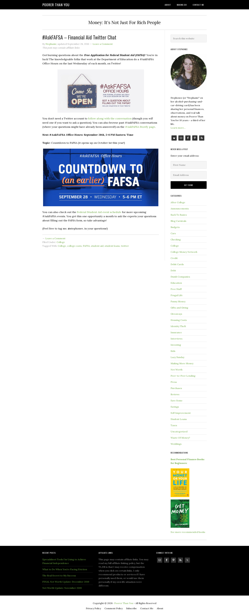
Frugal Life (177, 295)
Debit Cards (177, 264)
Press (174, 382)
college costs (74, 245)
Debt (173, 270)
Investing (176, 344)
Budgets (175, 227)
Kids (173, 351)
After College (178, 202)
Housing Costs (179, 320)
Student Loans (179, 419)
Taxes (174, 425)
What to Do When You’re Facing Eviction (64, 569)
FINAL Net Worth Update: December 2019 (65, 581)
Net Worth (176, 369)
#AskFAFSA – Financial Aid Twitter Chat (79, 37)
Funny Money (178, 301)
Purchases (176, 388)
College (61, 242)
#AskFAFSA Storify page (140, 126)
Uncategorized (179, 431)
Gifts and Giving (179, 307)
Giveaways (176, 313)
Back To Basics (179, 214)
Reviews (175, 394)
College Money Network (184, 251)
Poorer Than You (55, 4)
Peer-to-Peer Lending (183, 375)
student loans (112, 245)
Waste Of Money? (180, 437)
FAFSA (86, 245)
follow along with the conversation (110, 118)
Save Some (176, 400)
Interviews (176, 338)
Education (176, 282)
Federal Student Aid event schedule (99, 212)
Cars (173, 233)
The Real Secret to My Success (59, 575)
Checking (176, 239)
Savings (175, 406)
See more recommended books (188, 532)
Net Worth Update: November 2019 (62, 587)
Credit (174, 258)
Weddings (176, 443)
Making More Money (182, 363)
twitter (125, 245)
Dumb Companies (180, 276)
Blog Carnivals (178, 220)
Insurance (176, 332)
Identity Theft (178, 326)
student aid (97, 245)
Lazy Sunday (177, 357)
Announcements (180, 208)
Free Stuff (176, 289)
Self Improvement (181, 412)
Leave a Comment (103, 43)
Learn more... (178, 127)
